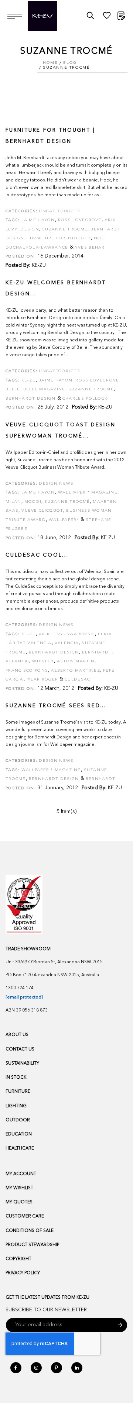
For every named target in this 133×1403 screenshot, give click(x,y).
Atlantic (17, 661)
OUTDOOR (18, 1120)
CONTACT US (20, 1049)
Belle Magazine (44, 389)
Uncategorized (59, 211)
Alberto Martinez (75, 671)
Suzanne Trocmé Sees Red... (56, 705)
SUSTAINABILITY (22, 1063)
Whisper (43, 661)
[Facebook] (15, 1367)
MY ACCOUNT (21, 1174)
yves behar (90, 248)
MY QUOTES (19, 1202)
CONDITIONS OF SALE (30, 1231)
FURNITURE (18, 1091)
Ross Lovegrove (80, 220)
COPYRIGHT (18, 1259)
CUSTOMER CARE (25, 1216)
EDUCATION (19, 1134)
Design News (56, 484)
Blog (69, 63)
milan (13, 502)
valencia (67, 643)
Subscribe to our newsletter (46, 1309)
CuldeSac (77, 680)
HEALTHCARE (20, 1148)
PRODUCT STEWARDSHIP (32, 1245)
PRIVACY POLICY (23, 1273)
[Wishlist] (106, 17)
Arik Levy (51, 634)
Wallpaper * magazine (87, 493)
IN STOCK (16, 1077)
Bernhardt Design (54, 652)
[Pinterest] (56, 1367)
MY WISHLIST (19, 1188)
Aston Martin (76, 661)
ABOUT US (17, 1035)
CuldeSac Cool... (37, 555)
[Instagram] (36, 1367)
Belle (13, 389)
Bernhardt (97, 652)
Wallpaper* (64, 520)
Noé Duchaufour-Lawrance (55, 243)
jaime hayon (38, 220)
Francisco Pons (27, 671)
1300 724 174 (20, 988)
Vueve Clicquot (42, 511)
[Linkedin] (76, 1367)
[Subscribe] (120, 1325)
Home (50, 63)
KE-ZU (39, 265)
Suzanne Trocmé (65, 229)
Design (29, 229)
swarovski (80, 634)
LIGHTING (16, 1106)
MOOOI (33, 502)
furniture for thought (59, 238)
